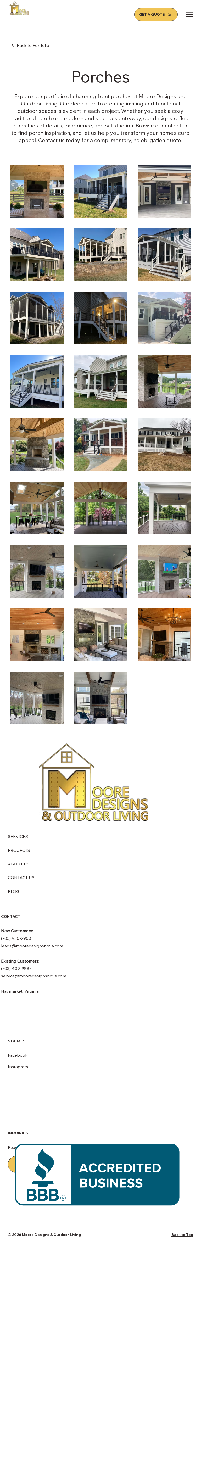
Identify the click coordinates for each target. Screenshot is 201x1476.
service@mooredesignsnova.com (33, 976)
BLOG (13, 891)
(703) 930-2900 (16, 938)
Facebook (17, 1055)
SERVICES (18, 836)
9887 (26, 968)
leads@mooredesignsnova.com (32, 945)
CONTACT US (21, 877)
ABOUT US (19, 863)
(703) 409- (11, 968)
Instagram (18, 1066)
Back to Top (182, 1234)
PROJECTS (19, 850)
